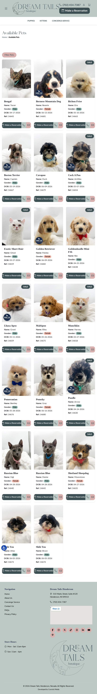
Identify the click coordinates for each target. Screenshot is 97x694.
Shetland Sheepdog (78, 473)
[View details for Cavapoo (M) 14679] (48, 152)
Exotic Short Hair (13, 248)
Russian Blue (11, 473)
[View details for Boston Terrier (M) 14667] (16, 152)
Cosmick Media (53, 689)
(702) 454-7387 (60, 602)
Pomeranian (10, 399)
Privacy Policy (10, 614)
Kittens (43, 21)
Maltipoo (41, 325)
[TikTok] (70, 630)
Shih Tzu (9, 546)
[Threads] (76, 630)
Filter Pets (9, 55)
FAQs (7, 610)
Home (4, 37)
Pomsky (40, 399)
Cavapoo (40, 175)
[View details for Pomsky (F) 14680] (48, 376)
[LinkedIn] (82, 630)
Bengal (7, 101)
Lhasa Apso (10, 325)
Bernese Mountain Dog (48, 101)
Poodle (71, 397)
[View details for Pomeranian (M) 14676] (16, 376)
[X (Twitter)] (64, 630)
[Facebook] (52, 630)
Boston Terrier (12, 175)
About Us (8, 598)
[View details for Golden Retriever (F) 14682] (48, 226)
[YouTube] (88, 630)
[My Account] (84, 5)
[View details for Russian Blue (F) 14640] (16, 450)
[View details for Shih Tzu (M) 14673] (16, 524)
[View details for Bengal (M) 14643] (16, 78)
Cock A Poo (74, 175)
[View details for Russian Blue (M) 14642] (48, 450)
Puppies (31, 21)
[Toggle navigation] (6, 8)
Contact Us (9, 606)
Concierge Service (60, 21)
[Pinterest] (52, 635)
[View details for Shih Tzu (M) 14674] (48, 524)
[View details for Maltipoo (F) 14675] (48, 303)
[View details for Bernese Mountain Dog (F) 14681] (48, 78)
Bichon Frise (75, 101)
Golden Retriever (45, 248)
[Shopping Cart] (89, 5)
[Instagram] (58, 630)
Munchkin (73, 325)
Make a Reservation (76, 11)
